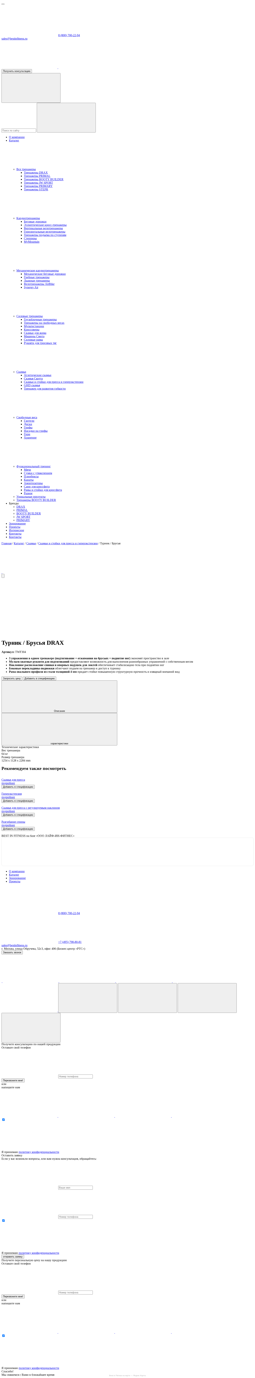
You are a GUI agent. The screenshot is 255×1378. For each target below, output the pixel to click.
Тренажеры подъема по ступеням (45, 235)
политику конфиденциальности (39, 1152)
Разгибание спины (13, 821)
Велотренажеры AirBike (39, 284)
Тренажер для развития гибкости (45, 388)
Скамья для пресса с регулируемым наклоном (30, 807)
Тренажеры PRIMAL (37, 176)
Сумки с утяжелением (38, 473)
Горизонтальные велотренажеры (44, 231)
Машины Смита (34, 336)
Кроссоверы (31, 329)
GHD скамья (32, 385)
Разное (28, 493)
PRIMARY (23, 520)
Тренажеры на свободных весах (44, 322)
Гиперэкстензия (11, 793)
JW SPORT (23, 516)
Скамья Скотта (33, 378)
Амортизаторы (33, 483)
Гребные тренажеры (36, 277)
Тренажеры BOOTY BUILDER (43, 179)
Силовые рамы (33, 339)
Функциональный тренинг (33, 466)
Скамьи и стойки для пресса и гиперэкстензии (53, 381)
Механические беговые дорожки (45, 273)
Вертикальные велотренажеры (43, 228)
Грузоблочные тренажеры (40, 319)
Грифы (28, 427)
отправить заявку (13, 1256)
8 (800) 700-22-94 (69, 35)
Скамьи (21, 371)
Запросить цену (12, 678)
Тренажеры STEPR (36, 189)
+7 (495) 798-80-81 (70, 942)
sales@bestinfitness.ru (14, 38)
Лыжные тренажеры (37, 280)
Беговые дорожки (35, 221)
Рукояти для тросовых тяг (40, 343)
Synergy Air (31, 287)
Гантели (29, 420)
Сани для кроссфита (37, 486)
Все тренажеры (26, 169)
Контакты (15, 533)
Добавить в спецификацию (39, 678)
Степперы (30, 238)
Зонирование (17, 523)
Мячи (27, 469)
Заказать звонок (12, 952)
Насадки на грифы (36, 430)
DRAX (20, 506)
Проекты (14, 526)
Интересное (16, 530)
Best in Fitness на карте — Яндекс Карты (127, 1375)
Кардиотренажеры (28, 218)
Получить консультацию (16, 71)
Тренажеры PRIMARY (38, 186)
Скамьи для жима (35, 333)
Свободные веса (26, 417)
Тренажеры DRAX (36, 172)
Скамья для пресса (13, 779)
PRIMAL (22, 510)
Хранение (30, 437)
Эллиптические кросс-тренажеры (45, 224)
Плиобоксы (31, 476)
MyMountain (31, 241)
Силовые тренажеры (29, 316)
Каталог (14, 140)
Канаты (29, 479)
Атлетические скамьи (37, 375)
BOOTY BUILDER (28, 513)
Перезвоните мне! (13, 1080)
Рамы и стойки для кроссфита (43, 489)
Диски (28, 424)
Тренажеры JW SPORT (38, 182)
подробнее (8, 783)
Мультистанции (34, 326)
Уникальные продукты (31, 496)
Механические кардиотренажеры (37, 270)
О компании (17, 137)
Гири (27, 434)
